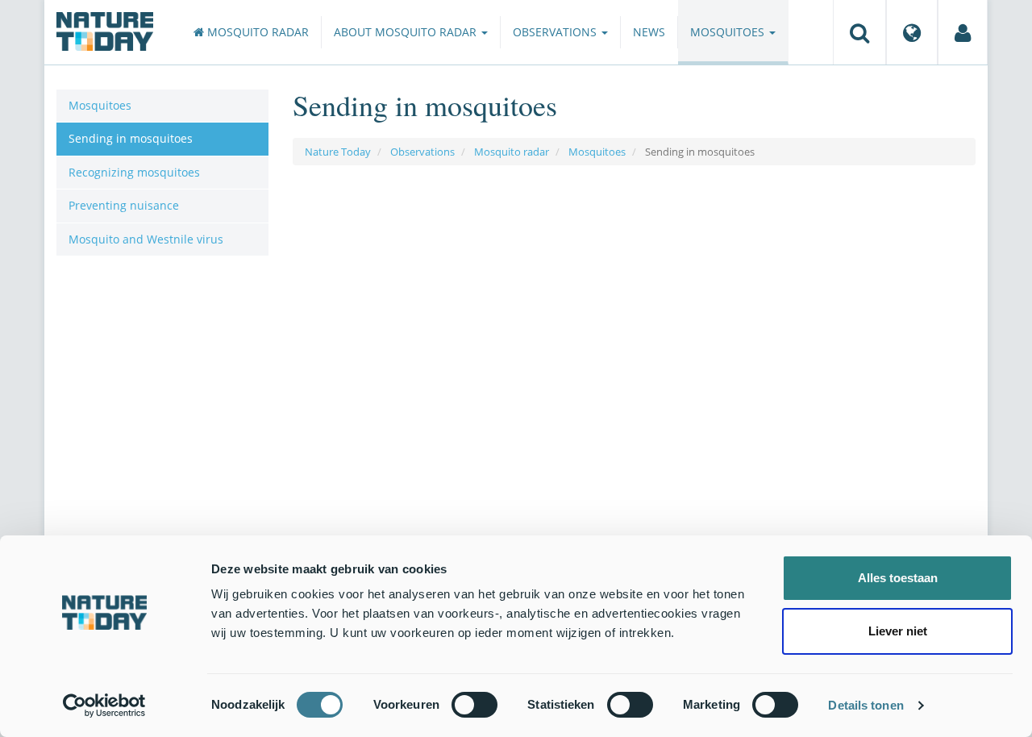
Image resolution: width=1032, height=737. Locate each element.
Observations (556, 32)
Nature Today (338, 151)
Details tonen (865, 705)
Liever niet (897, 631)
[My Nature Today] (963, 32)
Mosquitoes (729, 32)
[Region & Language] (912, 32)
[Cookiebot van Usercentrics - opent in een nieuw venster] (104, 705)
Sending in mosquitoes (131, 138)
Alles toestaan (898, 578)
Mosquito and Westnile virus (146, 239)
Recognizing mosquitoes (134, 172)
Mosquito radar (256, 32)
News (649, 32)
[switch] (474, 705)
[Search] (859, 32)
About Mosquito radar (407, 32)
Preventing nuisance (124, 205)
